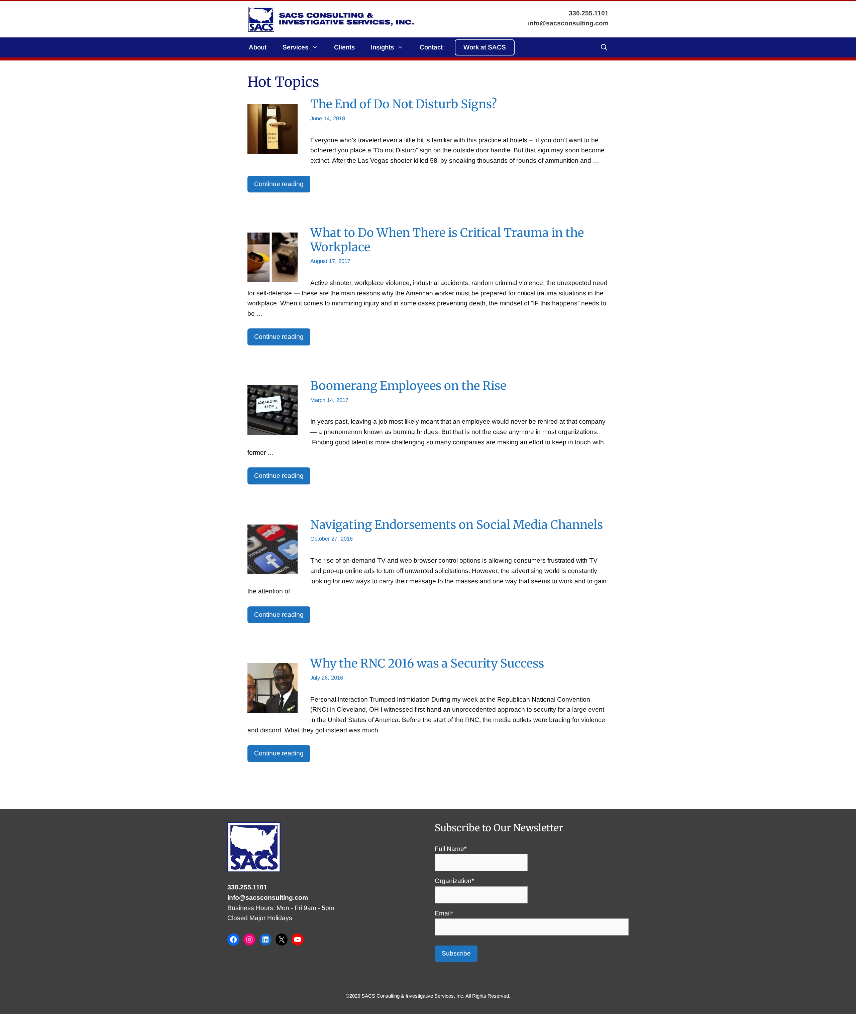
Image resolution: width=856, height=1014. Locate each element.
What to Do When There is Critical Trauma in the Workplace (447, 239)
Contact (431, 47)
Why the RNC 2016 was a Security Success (427, 663)
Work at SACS (484, 47)
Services (295, 47)
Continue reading (279, 183)
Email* (444, 913)
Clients (344, 47)
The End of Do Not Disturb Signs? (403, 104)
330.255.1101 (247, 887)
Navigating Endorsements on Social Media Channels (456, 524)
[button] (604, 47)
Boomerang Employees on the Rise (408, 385)
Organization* (454, 880)
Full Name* (450, 848)
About (257, 47)
